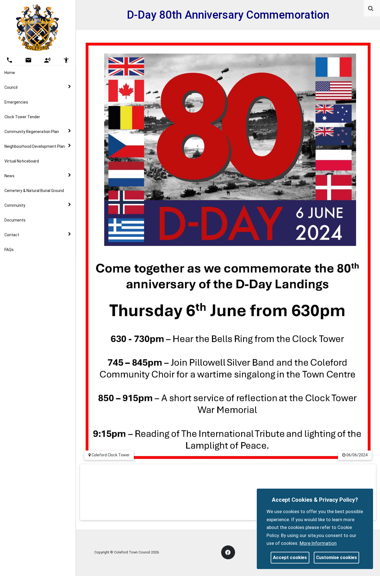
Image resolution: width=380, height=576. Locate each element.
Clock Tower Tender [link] (22, 117)
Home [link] (9, 72)
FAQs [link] (9, 249)
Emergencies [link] (16, 102)
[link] (370, 8)
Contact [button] (11, 235)
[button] (371, 9)
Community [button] (14, 205)
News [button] (9, 176)
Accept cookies (290, 557)
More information (318, 543)
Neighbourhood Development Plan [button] (34, 146)
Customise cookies (336, 557)
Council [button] (11, 87)
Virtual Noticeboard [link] (21, 161)
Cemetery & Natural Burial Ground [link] (34, 190)
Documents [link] (15, 220)
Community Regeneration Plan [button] (31, 131)
